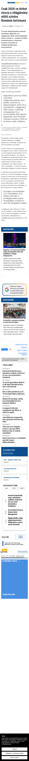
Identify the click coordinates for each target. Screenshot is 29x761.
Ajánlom (5, 349)
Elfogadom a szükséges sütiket (14, 753)
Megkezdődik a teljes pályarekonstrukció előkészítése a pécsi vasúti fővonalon (15, 521)
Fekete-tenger (22, 350)
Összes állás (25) (7, 453)
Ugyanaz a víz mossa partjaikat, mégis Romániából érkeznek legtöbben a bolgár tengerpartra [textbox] (14, 253)
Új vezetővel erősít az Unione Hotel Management (15, 512)
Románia (24, 347)
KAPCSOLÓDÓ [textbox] (8, 229)
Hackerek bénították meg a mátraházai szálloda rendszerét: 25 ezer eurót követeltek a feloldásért (15, 500)
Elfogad (14, 749)
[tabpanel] (14, 510)
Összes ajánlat (20, 536)
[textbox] (14, 259)
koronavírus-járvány (23, 354)
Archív (10, 26)
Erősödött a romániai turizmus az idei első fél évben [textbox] (13, 321)
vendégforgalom (21, 344)
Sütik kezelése (14, 757)
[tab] (6, 488)
